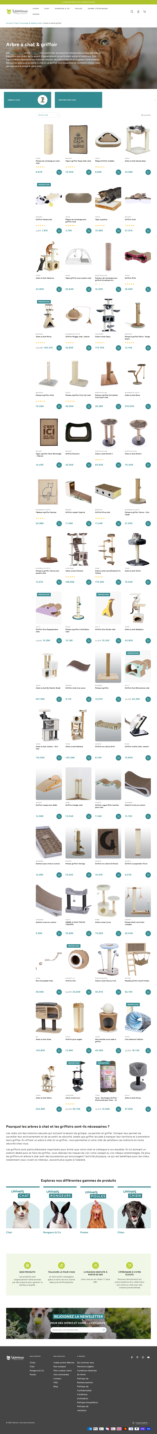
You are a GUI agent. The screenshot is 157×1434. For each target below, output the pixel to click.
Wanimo (16, 1423)
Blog (55, 1386)
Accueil (9, 23)
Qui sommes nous (85, 1362)
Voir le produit (59, 172)
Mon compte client (62, 1370)
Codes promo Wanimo (63, 1362)
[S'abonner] (104, 1330)
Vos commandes (61, 1374)
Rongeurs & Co (37, 1370)
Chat (16, 23)
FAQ (55, 1382)
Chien (32, 1362)
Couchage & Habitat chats (31, 23)
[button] (132, 11)
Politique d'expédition (87, 1402)
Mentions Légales (85, 1366)
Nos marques (59, 1366)
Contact (57, 1378)
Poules (33, 1374)
